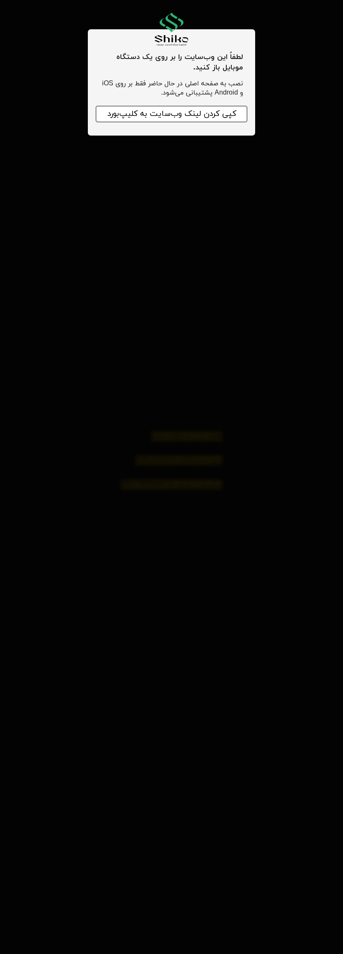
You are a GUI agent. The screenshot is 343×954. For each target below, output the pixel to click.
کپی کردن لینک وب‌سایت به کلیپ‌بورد (171, 114)
